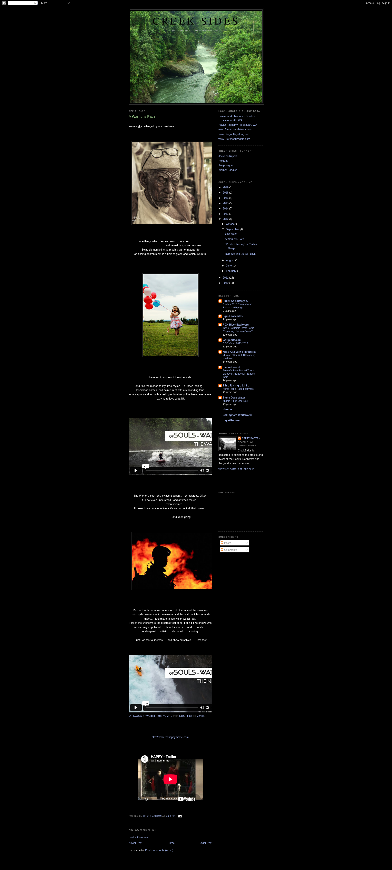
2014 (226, 208)
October (231, 223)
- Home (227, 409)
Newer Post (135, 842)
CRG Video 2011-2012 (235, 343)
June (229, 265)
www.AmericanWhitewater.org (235, 129)
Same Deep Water (234, 397)
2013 (226, 213)
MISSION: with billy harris (239, 351)
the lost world (231, 367)
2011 (226, 277)
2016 (226, 197)
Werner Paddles (227, 169)
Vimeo (200, 715)
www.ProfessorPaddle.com (234, 138)
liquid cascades (233, 316)
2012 (226, 219)
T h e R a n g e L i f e (236, 385)
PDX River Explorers (236, 324)
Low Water (231, 233)
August (230, 260)
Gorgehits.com (232, 340)
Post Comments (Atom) (159, 850)
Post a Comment (139, 837)
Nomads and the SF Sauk (240, 253)
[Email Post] (179, 816)
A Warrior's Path (234, 239)
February (231, 270)
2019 (226, 187)
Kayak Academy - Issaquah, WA (237, 124)
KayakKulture (231, 420)
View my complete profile (236, 469)
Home (171, 842)
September (233, 229)
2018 (226, 192)
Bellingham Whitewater (237, 415)
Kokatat (223, 160)
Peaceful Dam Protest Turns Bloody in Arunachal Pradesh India (239, 373)
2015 (226, 203)
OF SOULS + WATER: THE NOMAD (150, 715)
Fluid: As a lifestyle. (235, 300)
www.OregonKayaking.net (233, 134)
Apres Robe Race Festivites (238, 388)
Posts (227, 542)
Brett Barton (251, 438)
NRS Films (185, 715)
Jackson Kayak (227, 156)
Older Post (206, 842)
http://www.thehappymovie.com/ (170, 737)
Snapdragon (225, 165)
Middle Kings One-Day (235, 401)
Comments (230, 549)
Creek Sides (196, 20)
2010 (226, 282)
